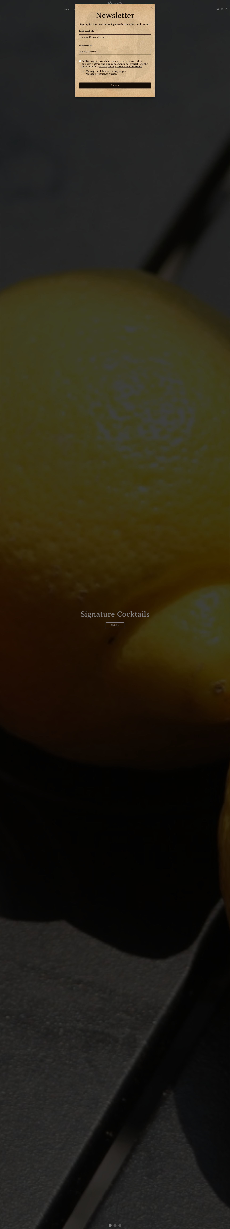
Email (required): (86, 31)
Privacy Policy (107, 66)
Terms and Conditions (129, 66)
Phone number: (85, 45)
